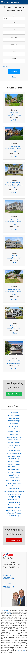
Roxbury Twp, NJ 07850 (14, 258)
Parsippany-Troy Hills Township (14, 491)
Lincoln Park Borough (14, 453)
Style (14, 30)
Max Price (14, 44)
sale (18, 650)
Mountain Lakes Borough (14, 486)
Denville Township (14, 432)
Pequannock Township (14, 494)
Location (14, 23)
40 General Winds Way (14, 361)
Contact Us (8, 613)
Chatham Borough (14, 421)
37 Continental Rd (14, 289)
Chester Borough (14, 426)
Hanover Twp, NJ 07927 (14, 115)
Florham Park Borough (14, 440)
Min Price (14, 37)
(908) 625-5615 (8, 587)
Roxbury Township (14, 507)
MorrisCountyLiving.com (12, 2)
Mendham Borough (14, 461)
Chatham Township (14, 423)
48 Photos (14, 156)
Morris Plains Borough (14, 472)
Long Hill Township (14, 456)
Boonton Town (14, 413)
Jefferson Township (14, 448)
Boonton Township (14, 415)
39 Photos (14, 263)
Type (14, 16)
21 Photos (14, 120)
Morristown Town (14, 478)
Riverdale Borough (14, 499)
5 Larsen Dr (14, 325)
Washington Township (14, 513)
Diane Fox (7, 583)
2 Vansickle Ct (14, 255)
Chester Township (14, 429)
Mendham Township (14, 464)
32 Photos (14, 299)
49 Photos (14, 192)
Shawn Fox (7, 574)
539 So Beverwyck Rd (14, 182)
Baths (14, 58)
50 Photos (14, 368)
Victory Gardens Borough (14, 510)
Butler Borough (14, 418)
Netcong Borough (14, 488)
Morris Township (14, 475)
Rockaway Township (14, 505)
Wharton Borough (14, 516)
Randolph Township (14, 497)
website (6, 610)
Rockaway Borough (14, 502)
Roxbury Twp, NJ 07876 (14, 328)
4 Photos (14, 333)
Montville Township (14, 470)
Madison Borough (14, 459)
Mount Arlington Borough (14, 480)
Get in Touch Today (14, 394)
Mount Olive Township (14, 483)
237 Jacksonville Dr (14, 219)
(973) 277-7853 (8, 578)
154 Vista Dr (14, 112)
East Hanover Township (14, 437)
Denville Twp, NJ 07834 (14, 363)
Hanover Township (14, 442)
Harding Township (14, 445)
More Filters (6, 66)
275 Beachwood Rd (14, 146)
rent (24, 650)
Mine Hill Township (14, 467)
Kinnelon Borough (14, 450)
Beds (14, 51)
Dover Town (14, 434)
